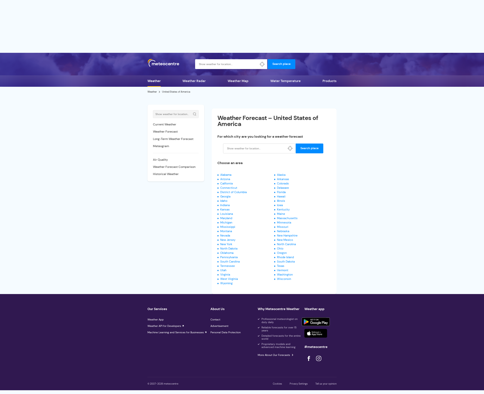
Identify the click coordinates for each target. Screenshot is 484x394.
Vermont (282, 270)
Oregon (282, 253)
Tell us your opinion (326, 383)
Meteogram (161, 146)
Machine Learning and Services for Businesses (175, 332)
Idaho (223, 201)
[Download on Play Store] (315, 321)
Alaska (281, 175)
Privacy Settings (299, 383)
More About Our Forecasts (274, 355)
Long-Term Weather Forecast (173, 139)
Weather (154, 81)
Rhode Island (285, 257)
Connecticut (228, 188)
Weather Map (238, 81)
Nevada (225, 235)
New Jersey (227, 240)
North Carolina (286, 244)
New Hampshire (287, 235)
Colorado (283, 183)
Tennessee (227, 266)
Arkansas (283, 179)
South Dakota (286, 261)
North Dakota (228, 248)
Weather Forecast (165, 132)
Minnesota (284, 222)
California (226, 183)
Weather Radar (194, 81)
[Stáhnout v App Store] (315, 333)
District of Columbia (233, 192)
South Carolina (230, 261)
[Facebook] (309, 362)
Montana (226, 231)
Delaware (283, 188)
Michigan (226, 222)
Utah (223, 270)
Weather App (155, 319)
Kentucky (283, 209)
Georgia (225, 196)
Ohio (280, 248)
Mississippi (227, 227)
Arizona (225, 179)
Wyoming (226, 283)
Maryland (226, 218)
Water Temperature (285, 81)
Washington (285, 274)
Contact (215, 319)
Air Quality (160, 160)
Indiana (225, 205)
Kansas (225, 209)
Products (330, 81)
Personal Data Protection (225, 332)
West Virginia (229, 279)
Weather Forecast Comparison (174, 167)
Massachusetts (287, 218)
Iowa (280, 205)
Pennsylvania (229, 257)
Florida (281, 192)
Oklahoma (226, 253)
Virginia (225, 274)
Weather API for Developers (164, 326)
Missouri (282, 227)
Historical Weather (166, 174)
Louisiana (226, 214)
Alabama (225, 175)
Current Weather (164, 124)
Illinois (281, 201)
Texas (280, 266)
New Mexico (285, 240)
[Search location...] (262, 64)
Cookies (277, 383)
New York (226, 244)
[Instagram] (318, 362)
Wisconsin (284, 279)
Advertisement (219, 326)
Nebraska (283, 231)
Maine (281, 214)
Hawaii (281, 196)
